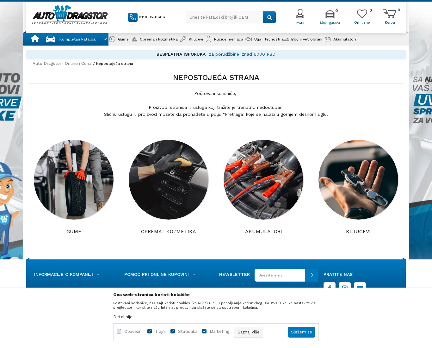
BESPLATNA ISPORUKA (181, 54)
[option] (216, 54)
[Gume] (74, 180)
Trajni (160, 331)
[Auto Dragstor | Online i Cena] (70, 14)
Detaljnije (123, 316)
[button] (231, 17)
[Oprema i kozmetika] (168, 180)
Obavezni (133, 331)
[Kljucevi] (358, 180)
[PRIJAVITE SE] (286, 277)
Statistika (187, 331)
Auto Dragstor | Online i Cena (62, 63)
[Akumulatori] (263, 180)
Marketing (219, 331)
